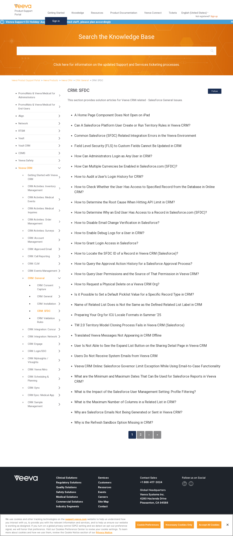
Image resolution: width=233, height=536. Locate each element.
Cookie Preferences (148, 524)
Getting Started (56, 12)
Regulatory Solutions (68, 482)
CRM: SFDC (97, 80)
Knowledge (78, 12)
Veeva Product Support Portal (26, 80)
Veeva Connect (153, 12)
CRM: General (82, 80)
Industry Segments (67, 506)
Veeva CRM (66, 80)
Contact (103, 506)
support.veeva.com (76, 519)
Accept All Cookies (209, 524)
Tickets (173, 12)
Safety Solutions (66, 492)
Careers (103, 496)
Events (102, 492)
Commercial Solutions (69, 501)
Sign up (214, 16)
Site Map (103, 501)
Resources (104, 487)
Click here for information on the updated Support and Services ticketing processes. (117, 64)
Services (103, 477)
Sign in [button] (56, 21)
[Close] (227, 524)
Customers (104, 482)
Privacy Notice (104, 532)
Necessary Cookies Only (179, 524)
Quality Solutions (66, 487)
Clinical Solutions (66, 477)
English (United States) (194, 12)
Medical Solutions (67, 496)
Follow (215, 91)
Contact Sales (148, 477)
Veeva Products (50, 80)
